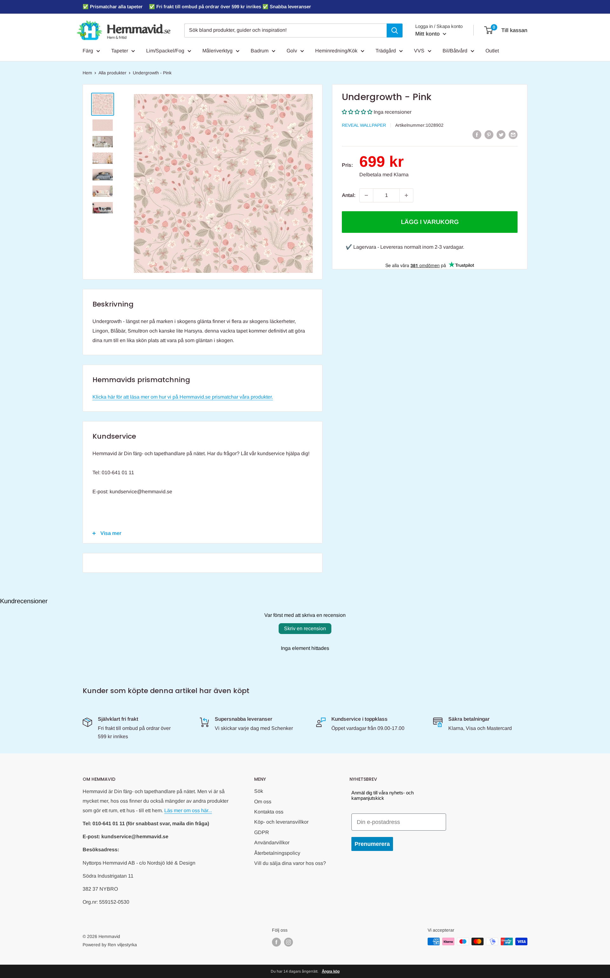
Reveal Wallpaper (364, 125)
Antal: (349, 195)
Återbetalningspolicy (277, 853)
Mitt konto (428, 34)
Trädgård (386, 50)
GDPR (261, 832)
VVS (419, 50)
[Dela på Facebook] (476, 134)
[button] (357, 112)
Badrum (259, 50)
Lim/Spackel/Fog (165, 50)
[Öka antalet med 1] (406, 195)
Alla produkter (112, 72)
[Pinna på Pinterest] (489, 134)
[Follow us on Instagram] (288, 942)
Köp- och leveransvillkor (281, 822)
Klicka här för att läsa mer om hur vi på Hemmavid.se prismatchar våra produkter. (182, 397)
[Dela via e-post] (513, 134)
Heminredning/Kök (336, 50)
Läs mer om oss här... (188, 810)
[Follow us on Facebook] (276, 942)
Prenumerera (372, 844)
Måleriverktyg (217, 50)
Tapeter (119, 50)
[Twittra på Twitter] (501, 134)
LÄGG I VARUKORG (430, 222)
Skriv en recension (305, 628)
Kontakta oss (268, 811)
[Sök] (395, 30)
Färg (88, 50)
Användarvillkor (271, 842)
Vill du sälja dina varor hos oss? (290, 863)
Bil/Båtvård (455, 50)
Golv (292, 50)
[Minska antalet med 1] (366, 195)
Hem (87, 72)
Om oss (262, 801)
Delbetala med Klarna (384, 174)
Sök (258, 791)
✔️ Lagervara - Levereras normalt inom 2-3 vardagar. (405, 247)
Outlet (492, 50)
